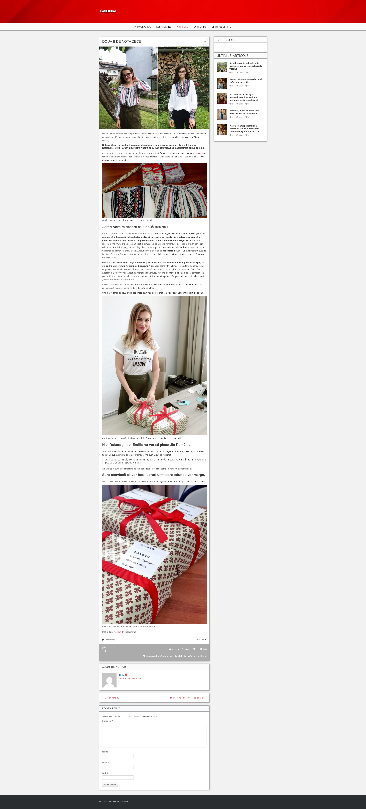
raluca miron (195, 656)
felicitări (118, 632)
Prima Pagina (142, 26)
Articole (182, 26)
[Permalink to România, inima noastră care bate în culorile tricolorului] (223, 115)
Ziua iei (197, 153)
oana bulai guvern (182, 656)
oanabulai (175, 649)
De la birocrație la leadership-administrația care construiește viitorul (245, 66)
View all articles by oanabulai (130, 678)
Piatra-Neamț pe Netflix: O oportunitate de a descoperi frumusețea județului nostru (244, 128)
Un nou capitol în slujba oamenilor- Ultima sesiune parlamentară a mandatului (243, 97)
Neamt (171, 656)
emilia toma (161, 656)
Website (106, 773)
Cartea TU (200, 26)
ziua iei (204, 656)
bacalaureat (150, 656)
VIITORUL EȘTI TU (222, 26)
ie (167, 656)
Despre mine (163, 26)
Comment (107, 721)
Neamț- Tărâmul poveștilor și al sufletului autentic (245, 80)
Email (105, 762)
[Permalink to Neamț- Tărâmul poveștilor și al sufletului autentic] (223, 84)
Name (106, 751)
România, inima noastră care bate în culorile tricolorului (244, 112)
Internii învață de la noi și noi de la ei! (188, 697)
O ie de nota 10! (111, 697)
